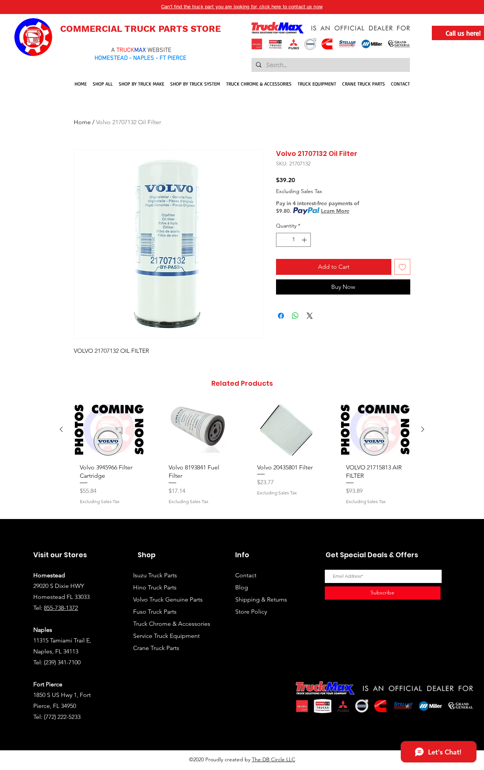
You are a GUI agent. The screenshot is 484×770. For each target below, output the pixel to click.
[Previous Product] (61, 429)
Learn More (335, 210)
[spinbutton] (293, 239)
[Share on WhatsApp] (295, 315)
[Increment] (305, 239)
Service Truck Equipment (166, 635)
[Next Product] (422, 429)
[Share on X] (309, 315)
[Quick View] (109, 429)
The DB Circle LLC (273, 759)
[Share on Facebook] (280, 315)
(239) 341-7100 (62, 662)
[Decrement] (282, 239)
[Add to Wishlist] (402, 267)
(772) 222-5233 (62, 716)
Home (82, 122)
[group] (242, 457)
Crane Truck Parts (156, 648)
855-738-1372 (61, 607)
